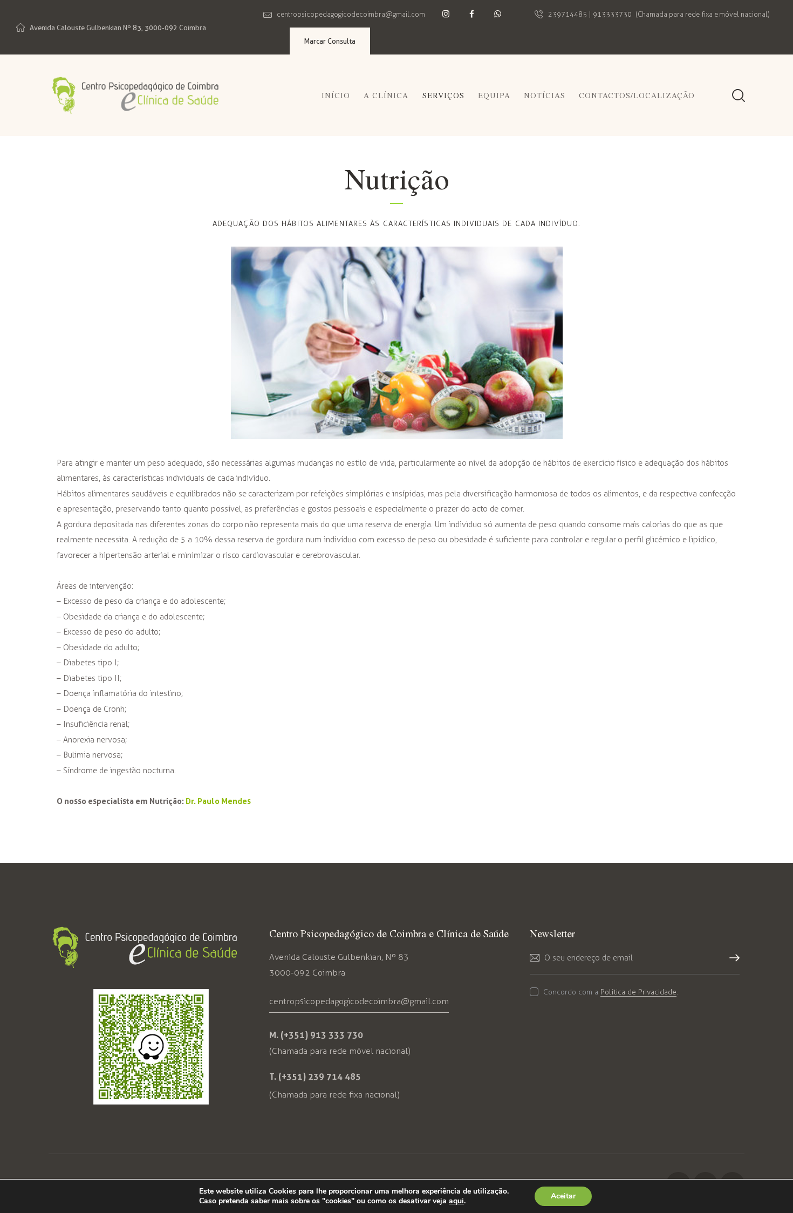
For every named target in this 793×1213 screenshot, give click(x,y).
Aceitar (563, 1196)
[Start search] (737, 97)
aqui (456, 1201)
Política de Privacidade (638, 993)
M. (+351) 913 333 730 (316, 1035)
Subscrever (731, 964)
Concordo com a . (610, 992)
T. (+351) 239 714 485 (315, 1076)
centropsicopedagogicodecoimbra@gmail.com (359, 1001)
